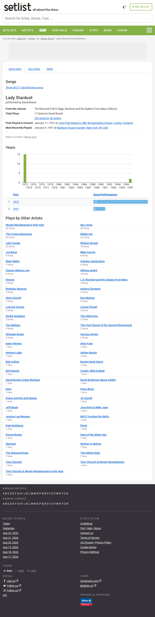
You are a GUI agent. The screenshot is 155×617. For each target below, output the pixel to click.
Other (49, 68)
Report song (30, 137)
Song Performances (105, 194)
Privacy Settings (89, 552)
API (5, 595)
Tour (34, 68)
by (47, 118)
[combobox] (77, 18)
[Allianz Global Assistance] (86, 601)
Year (16, 194)
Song (15, 68)
